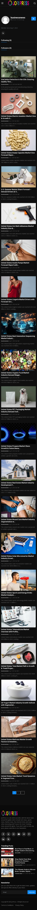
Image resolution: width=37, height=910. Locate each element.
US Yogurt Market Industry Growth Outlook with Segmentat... (18, 704)
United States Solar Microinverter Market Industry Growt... (17, 557)
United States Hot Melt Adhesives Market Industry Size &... (17, 227)
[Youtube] (19, 834)
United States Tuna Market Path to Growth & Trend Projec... (18, 667)
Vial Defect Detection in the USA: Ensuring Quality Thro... (17, 80)
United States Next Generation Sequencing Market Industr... (18, 337)
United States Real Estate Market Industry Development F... (17, 484)
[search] (34, 3)
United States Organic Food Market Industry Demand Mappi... (15, 374)
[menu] (2, 3)
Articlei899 (17, 852)
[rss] (8, 839)
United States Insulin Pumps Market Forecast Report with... (15, 264)
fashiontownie (18, 865)
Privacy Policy (19, 905)
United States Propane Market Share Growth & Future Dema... (15, 447)
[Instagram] (13, 834)
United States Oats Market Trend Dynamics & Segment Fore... (18, 777)
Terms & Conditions (7, 905)
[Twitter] (8, 834)
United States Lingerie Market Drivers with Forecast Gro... (17, 300)
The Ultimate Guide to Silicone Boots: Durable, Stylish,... (25, 870)
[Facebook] (3, 834)
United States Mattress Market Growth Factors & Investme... (16, 740)
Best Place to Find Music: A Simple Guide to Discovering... (25, 850)
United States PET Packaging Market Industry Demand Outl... (15, 410)
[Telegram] (24, 834)
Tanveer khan (18, 873)
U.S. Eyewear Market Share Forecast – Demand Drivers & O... (16, 190)
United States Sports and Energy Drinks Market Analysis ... (16, 594)
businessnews (5, 84)
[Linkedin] (3, 839)
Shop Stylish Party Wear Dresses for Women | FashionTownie (23, 861)
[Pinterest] (29, 834)
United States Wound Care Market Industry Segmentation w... (18, 520)
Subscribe (32, 892)
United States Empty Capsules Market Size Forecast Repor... (18, 154)
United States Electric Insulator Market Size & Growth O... (18, 117)
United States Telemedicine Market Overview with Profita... (15, 630)
